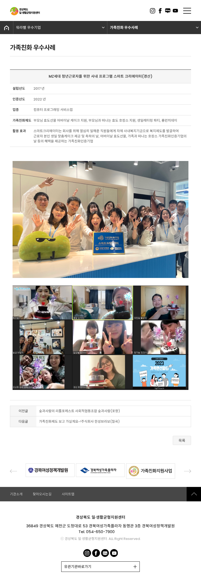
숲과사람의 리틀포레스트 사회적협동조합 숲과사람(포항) (79, 411)
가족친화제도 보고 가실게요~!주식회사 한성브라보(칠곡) (79, 421)
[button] (187, 471)
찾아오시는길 (42, 494)
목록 (181, 440)
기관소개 (16, 494)
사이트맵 (68, 494)
